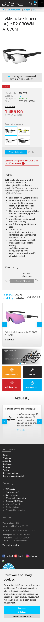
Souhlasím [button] (22, 608)
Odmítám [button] (22, 612)
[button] (4, 324)
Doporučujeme (35, 296)
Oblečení (26, 9)
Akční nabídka (19, 296)
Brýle (34, 9)
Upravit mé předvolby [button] (22, 616)
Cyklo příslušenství (14, 9)
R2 (20, 95)
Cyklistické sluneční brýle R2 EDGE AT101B (20, 333)
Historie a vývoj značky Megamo (20, 408)
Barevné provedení (14, 124)
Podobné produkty (7, 296)
